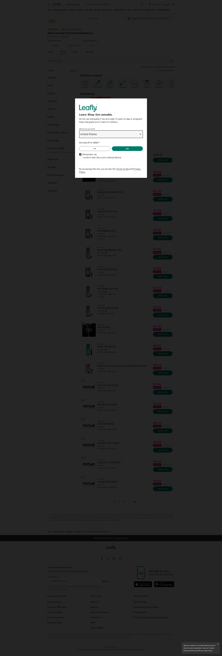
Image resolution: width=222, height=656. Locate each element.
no (95, 148)
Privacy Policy (197, 650)
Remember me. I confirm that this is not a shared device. (101, 156)
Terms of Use (122, 169)
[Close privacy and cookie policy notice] (218, 644)
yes (127, 149)
